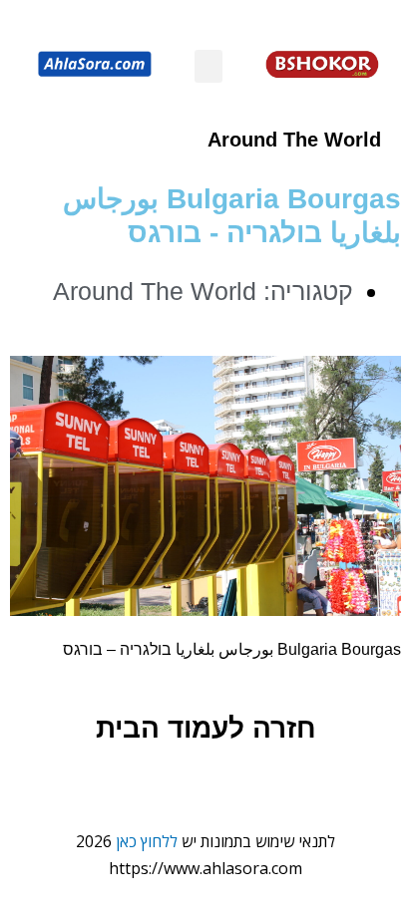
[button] (208, 66)
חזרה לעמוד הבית (206, 728)
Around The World (294, 140)
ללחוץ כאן (147, 841)
